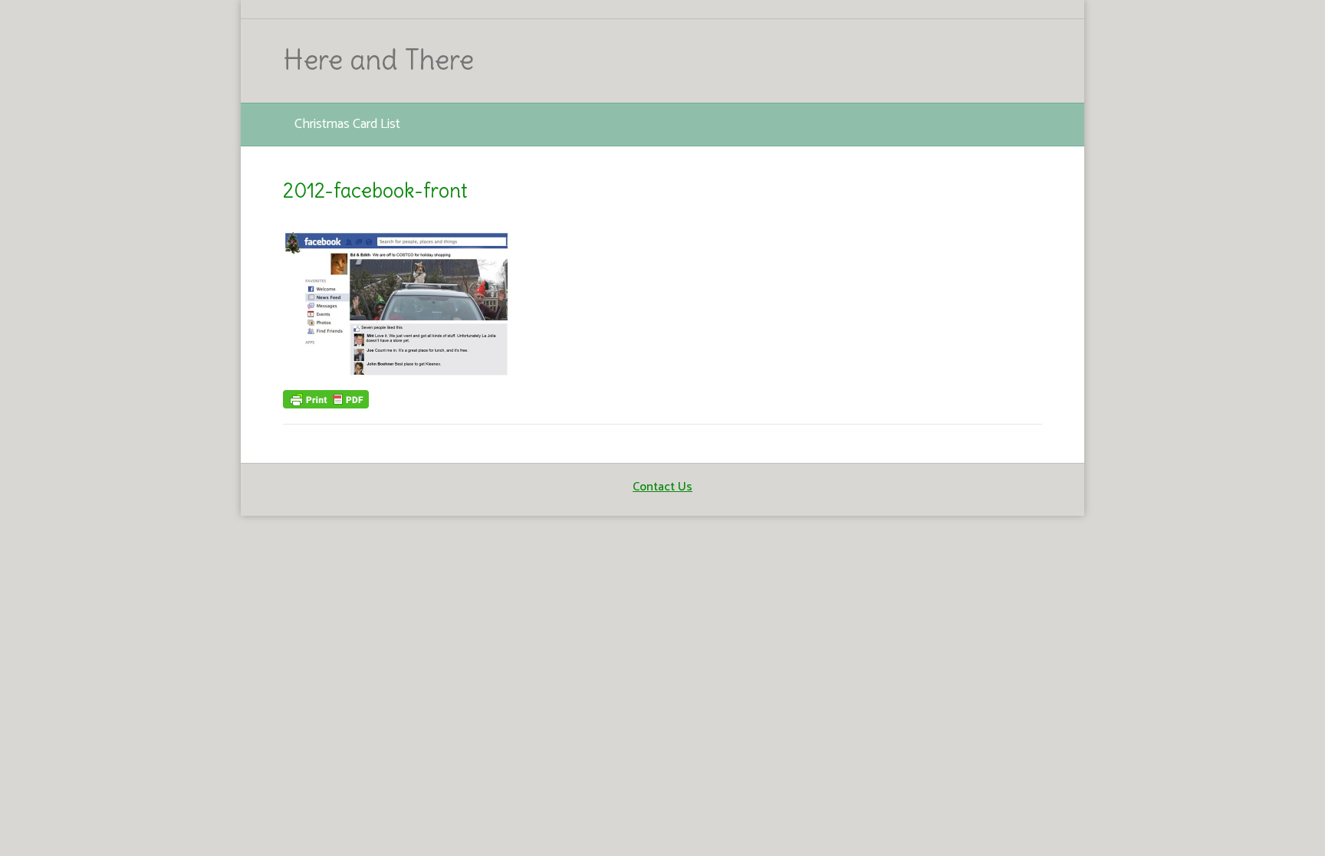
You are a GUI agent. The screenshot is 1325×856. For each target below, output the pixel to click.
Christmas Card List (347, 124)
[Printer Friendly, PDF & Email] (326, 399)
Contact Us (662, 487)
